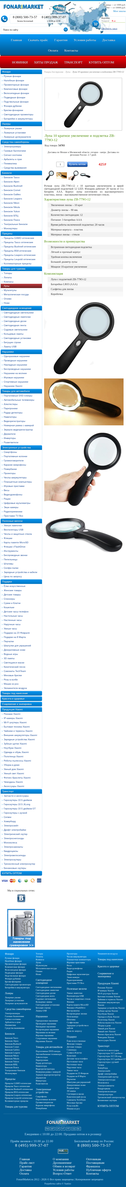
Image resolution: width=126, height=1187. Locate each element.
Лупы (6, 286)
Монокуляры (10, 228)
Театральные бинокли (16, 224)
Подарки (7, 581)
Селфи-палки (11, 568)
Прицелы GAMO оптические (19, 238)
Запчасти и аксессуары (16, 795)
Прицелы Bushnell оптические (20, 246)
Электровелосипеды (15, 855)
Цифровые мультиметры (17, 503)
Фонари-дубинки (13, 106)
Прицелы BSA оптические (17, 250)
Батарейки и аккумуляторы (18, 118)
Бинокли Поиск (12, 220)
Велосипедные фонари (16, 93)
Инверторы (10, 438)
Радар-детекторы (13, 412)
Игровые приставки (14, 486)
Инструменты (11, 551)
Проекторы (10, 473)
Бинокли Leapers (13, 198)
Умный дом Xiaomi (14, 769)
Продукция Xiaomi (12, 709)
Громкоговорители (14, 460)
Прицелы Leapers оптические (20, 255)
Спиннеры (9, 599)
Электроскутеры (12, 859)
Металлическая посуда (16, 294)
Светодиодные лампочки (17, 317)
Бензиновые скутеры (15, 868)
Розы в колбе (11, 679)
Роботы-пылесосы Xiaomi (17, 760)
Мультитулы (10, 290)
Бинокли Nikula (12, 207)
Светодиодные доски (15, 321)
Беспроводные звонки (15, 555)
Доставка (26, 1170)
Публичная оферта (98, 1170)
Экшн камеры (11, 507)
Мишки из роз (11, 684)
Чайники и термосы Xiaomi (18, 731)
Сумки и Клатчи (12, 603)
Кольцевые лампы (13, 334)
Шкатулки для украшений (17, 645)
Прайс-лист (27, 1162)
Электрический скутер (15, 834)
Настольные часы (13, 616)
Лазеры (6, 123)
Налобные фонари (14, 80)
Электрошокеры (12, 146)
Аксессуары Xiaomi (14, 786)
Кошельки (9, 607)
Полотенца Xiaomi (13, 756)
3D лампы (9, 658)
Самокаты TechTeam (15, 671)
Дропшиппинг (62, 1162)
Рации (7, 498)
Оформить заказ (109, 28)
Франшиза (93, 1166)
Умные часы (10, 628)
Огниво (7, 298)
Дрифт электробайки (15, 829)
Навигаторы (10, 417)
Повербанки (10, 469)
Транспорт (8, 791)
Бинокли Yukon (12, 211)
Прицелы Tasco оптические (18, 242)
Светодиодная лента (15, 325)
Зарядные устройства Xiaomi (19, 739)
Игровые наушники (14, 377)
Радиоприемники (13, 511)
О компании (61, 1159)
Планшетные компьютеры (18, 481)
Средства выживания (15, 167)
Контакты (92, 1173)
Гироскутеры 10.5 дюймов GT (20, 808)
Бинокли (7, 172)
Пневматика (10, 163)
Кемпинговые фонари (15, 89)
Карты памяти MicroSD (16, 542)
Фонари (6, 71)
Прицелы (7, 233)
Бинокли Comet (12, 190)
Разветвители (11, 442)
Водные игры (11, 654)
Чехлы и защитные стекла (18, 534)
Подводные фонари (14, 97)
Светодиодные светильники (19, 312)
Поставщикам (95, 1162)
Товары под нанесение (15, 693)
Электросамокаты (13, 846)
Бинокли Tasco (12, 177)
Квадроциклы (11, 851)
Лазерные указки (13, 128)
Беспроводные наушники (17, 369)
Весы (6, 490)
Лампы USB (10, 346)
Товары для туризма (13, 268)
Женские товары (13, 590)
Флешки (8, 538)
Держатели (10, 434)
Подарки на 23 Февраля (17, 633)
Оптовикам (93, 1159)
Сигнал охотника (13, 155)
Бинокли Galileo (12, 194)
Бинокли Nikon (11, 203)
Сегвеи (7, 817)
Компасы (8, 281)
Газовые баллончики (15, 150)
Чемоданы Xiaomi (13, 782)
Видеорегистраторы (14, 421)
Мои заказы (119, 11)
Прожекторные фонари (16, 84)
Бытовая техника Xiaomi (17, 726)
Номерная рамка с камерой (19, 425)
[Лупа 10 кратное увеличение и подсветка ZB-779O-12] (50, 175)
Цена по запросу (13, 576)
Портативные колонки (15, 456)
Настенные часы (13, 620)
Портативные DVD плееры (18, 395)
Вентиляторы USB (13, 529)
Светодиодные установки (17, 338)
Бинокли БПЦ (11, 215)
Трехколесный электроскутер (19, 863)
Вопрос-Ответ (62, 1173)
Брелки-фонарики (13, 110)
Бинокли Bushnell (13, 186)
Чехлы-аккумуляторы (15, 477)
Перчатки (9, 641)
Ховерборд (10, 821)
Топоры (8, 273)
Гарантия (26, 1166)
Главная (25, 1159)
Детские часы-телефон (16, 611)
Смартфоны (10, 452)
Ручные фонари (12, 76)
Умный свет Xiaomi (14, 773)
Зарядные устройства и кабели (20, 572)
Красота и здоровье (13, 698)
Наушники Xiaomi (13, 386)
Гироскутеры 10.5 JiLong (17, 804)
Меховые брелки (13, 675)
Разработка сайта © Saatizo (57, 1183)
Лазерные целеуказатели (17, 137)
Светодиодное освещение (17, 308)
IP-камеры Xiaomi (13, 718)
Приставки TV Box (13, 515)
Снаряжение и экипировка (17, 704)
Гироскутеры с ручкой (15, 812)
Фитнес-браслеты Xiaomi (17, 777)
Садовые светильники (15, 329)
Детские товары (12, 594)
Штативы (8, 563)
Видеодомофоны (13, 494)
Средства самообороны (15, 142)
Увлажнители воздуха (15, 688)
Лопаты (8, 277)
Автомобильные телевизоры (19, 400)
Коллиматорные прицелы (17, 263)
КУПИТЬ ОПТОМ (12, 873)
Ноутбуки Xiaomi (12, 748)
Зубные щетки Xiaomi (15, 743)
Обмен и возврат (64, 1166)
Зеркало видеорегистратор (18, 429)
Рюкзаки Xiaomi (12, 714)
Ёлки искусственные (14, 586)
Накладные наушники (15, 364)
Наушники (8, 351)
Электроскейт (11, 825)
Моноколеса (10, 842)
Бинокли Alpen (11, 181)
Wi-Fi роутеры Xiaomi (15, 722)
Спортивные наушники (16, 381)
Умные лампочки (13, 525)
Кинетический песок (14, 667)
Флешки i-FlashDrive (14, 546)
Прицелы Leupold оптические (19, 259)
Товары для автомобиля (16, 391)
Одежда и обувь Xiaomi (16, 752)
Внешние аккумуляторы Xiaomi (20, 735)
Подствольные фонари (16, 101)
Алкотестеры (11, 404)
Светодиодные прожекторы (18, 114)
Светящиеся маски (14, 662)
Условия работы (63, 1170)
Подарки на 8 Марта (15, 637)
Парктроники (11, 408)
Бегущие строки (12, 342)
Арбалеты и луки (13, 159)
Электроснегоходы (14, 838)
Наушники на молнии (15, 373)
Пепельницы (10, 559)
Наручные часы (12, 624)
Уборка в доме (12, 765)
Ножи (7, 303)
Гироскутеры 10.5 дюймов (18, 800)
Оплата (24, 1173)
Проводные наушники (15, 360)
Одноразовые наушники (17, 356)
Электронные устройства (16, 447)
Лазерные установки (15, 132)
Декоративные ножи (14, 650)
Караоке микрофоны (15, 464)
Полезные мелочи (12, 521)
